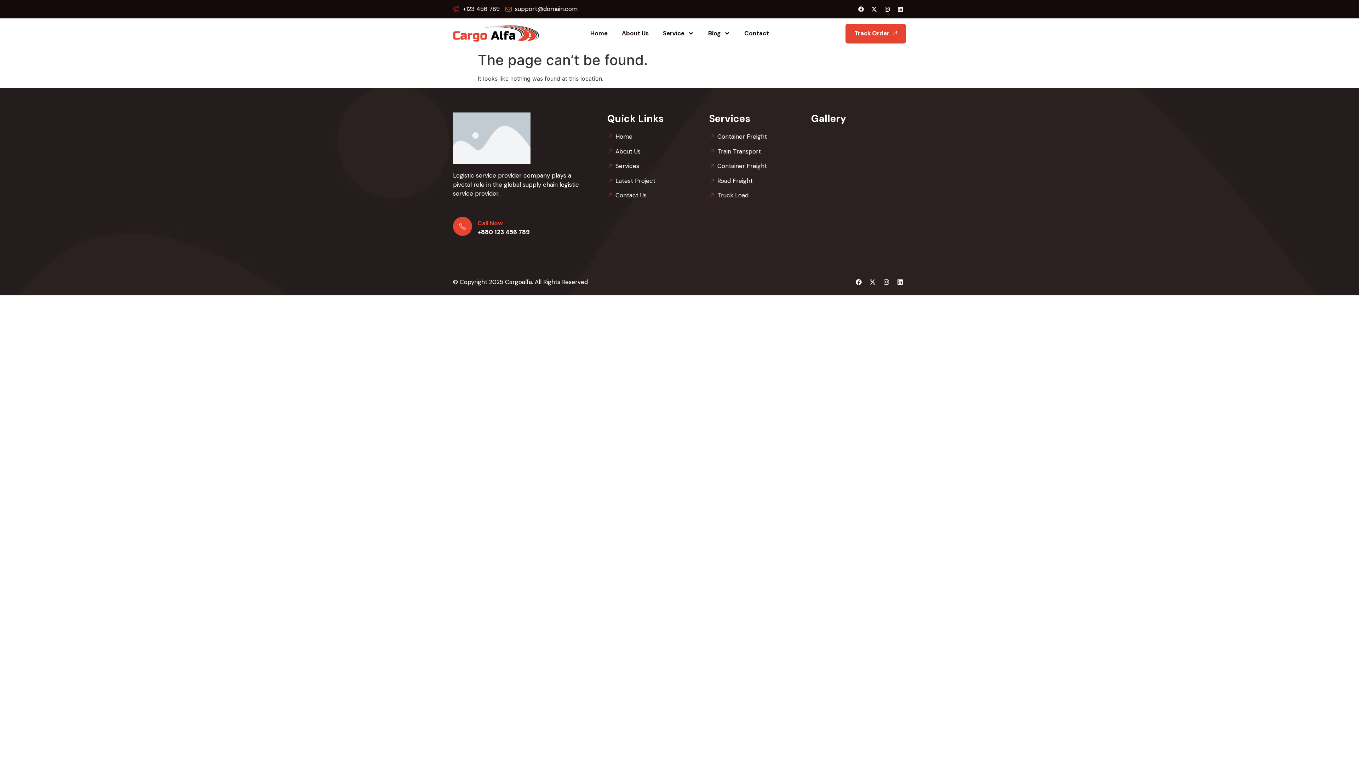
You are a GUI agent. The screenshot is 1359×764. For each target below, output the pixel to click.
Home (599, 33)
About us (635, 33)
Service (673, 33)
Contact (756, 33)
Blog (714, 33)
